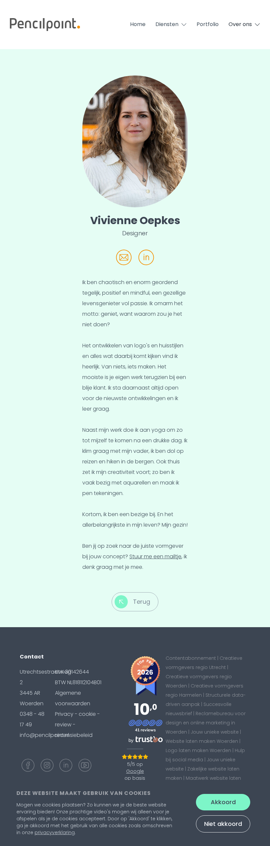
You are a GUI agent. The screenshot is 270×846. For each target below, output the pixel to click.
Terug (141, 602)
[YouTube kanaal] (85, 765)
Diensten (166, 24)
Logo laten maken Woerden (198, 750)
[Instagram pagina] (47, 765)
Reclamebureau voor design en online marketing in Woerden (206, 722)
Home (138, 24)
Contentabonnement (191, 658)
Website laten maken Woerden (202, 741)
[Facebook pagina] (28, 765)
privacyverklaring (55, 832)
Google (135, 771)
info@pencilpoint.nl (44, 735)
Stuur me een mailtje (155, 556)
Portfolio (208, 24)
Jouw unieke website (215, 732)
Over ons (240, 24)
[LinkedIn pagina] (66, 765)
